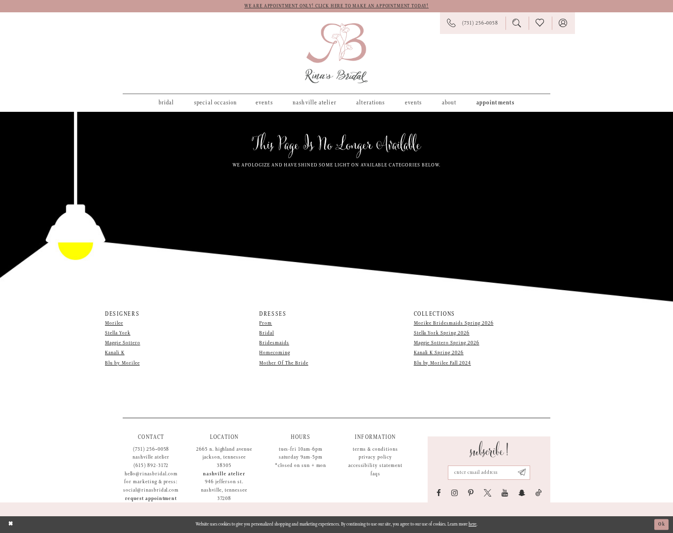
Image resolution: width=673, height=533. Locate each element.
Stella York (118, 333)
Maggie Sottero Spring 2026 (446, 342)
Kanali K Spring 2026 (439, 352)
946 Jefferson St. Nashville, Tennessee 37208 (224, 489)
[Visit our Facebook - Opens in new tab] (439, 493)
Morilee (114, 323)
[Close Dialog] (10, 524)
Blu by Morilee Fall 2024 (442, 363)
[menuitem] (166, 102)
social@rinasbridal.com (151, 490)
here (472, 524)
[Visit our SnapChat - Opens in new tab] (521, 493)
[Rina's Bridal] (336, 53)
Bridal (266, 333)
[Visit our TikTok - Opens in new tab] (539, 493)
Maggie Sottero (122, 342)
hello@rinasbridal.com (151, 473)
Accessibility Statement (375, 465)
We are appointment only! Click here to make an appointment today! (336, 6)
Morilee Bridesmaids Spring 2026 (454, 323)
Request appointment (151, 498)
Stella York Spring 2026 (442, 333)
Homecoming (274, 352)
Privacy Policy (375, 457)
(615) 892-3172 (151, 465)
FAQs (375, 473)
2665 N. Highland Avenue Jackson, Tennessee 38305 (224, 457)
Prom (265, 323)
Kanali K (115, 352)
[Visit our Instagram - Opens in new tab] (454, 493)
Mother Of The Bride (283, 363)
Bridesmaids (274, 342)
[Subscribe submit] (522, 473)
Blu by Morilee (122, 363)
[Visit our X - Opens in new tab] (487, 493)
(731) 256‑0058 (151, 449)
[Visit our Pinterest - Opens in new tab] (470, 493)
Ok (661, 524)
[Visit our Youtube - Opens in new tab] (505, 493)
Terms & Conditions (375, 449)
